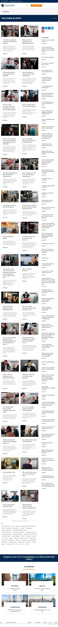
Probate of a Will (5, 542)
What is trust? (45, 258)
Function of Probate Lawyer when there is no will (48, 427)
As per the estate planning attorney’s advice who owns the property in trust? (48, 404)
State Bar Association (11, 544)
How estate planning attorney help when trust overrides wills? (48, 346)
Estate (3, 528)
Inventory (34, 536)
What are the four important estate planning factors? (8, 308)
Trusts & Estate (10, 5)
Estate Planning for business (19, 532)
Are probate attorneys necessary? (47, 179)
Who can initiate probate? (27, 269)
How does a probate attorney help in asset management (28, 74)
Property (3, 544)
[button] (27, 5)
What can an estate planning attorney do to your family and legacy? (47, 469)
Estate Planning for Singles (8, 237)
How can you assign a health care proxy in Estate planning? (28, 408)
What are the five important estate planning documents (28, 41)
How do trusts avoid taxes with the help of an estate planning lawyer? (29, 207)
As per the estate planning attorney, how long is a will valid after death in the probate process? (48, 225)
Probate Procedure (13, 542)
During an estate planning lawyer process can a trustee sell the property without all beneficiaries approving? (48, 377)
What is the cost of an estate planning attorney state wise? (48, 291)
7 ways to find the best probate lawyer (47, 87)
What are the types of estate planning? (9, 505)
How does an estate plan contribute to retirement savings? (10, 41)
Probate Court (4, 540)
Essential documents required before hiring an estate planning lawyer (28, 340)
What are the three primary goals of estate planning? (48, 368)
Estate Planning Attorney (6, 530)
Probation (34, 542)
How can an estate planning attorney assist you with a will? (29, 308)
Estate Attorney (8, 528)
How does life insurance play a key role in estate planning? (47, 216)
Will (23, 544)
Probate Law (18, 540)
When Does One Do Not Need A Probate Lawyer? (48, 208)
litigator (10, 538)
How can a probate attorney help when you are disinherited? (29, 140)
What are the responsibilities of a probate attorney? (48, 388)
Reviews (45, 622)
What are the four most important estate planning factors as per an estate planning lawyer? (9, 341)
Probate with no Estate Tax (48, 243)
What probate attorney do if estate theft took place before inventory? (48, 435)
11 (25, 521)
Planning (21, 538)
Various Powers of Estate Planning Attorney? (48, 271)
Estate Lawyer (15, 528)
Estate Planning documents (7, 532)
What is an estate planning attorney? (48, 40)
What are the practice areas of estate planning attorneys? (9, 441)
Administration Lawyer (6, 526)
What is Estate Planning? (48, 57)
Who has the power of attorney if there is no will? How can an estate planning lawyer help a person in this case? (48, 281)
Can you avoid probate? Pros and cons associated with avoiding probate (48, 317)
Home (52, 18)
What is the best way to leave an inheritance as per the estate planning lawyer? (48, 485)
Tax (17, 544)
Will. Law (27, 544)
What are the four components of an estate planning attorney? (47, 326)
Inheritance (29, 536)
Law (2, 538)
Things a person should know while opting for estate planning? (47, 355)
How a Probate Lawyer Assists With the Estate (47, 71)
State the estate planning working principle (48, 264)
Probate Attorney (32, 538)
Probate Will (28, 542)
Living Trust (16, 538)
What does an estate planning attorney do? (47, 144)
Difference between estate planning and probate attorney (48, 451)
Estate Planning (29, 528)
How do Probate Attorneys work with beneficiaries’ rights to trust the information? (9, 107)
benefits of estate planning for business (28, 526)
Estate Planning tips (15, 536)
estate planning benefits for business (19, 530)
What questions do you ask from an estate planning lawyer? (48, 412)
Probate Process (21, 542)
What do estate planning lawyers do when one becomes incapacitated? (47, 95)
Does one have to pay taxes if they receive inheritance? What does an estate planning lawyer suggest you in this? (9, 273)
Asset (13, 526)
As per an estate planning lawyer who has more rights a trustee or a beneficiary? (48, 162)
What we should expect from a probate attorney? (29, 105)
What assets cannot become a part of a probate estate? (48, 420)
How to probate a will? (9, 472)
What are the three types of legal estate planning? (48, 127)
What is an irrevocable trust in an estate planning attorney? (48, 460)
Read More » (5, 53)
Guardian (23, 536)
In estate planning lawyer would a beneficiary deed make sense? (9, 409)
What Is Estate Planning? (48, 362)
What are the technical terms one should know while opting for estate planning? (9, 141)
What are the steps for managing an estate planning (9, 74)
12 (27, 521)
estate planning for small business (30, 534)
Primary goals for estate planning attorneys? (47, 201)
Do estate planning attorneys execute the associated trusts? (47, 79)
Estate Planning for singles (17, 534)
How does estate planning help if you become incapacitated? (10, 174)
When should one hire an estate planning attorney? (48, 476)
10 (24, 521)
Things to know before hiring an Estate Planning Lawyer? (48, 152)
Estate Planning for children (31, 532)
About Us (29, 622)
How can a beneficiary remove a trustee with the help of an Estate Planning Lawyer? (48, 49)
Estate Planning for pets (6, 534)
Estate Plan (22, 528)
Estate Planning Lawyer (6, 536)
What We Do (37, 622)
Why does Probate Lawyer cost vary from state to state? (29, 474)
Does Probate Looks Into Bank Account (48, 63)
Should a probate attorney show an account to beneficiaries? (29, 506)
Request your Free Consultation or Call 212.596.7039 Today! (29, 558)
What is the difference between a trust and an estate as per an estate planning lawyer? (47, 136)
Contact (56, 622)
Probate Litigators (32, 540)
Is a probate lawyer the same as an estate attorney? (28, 238)
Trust (20, 544)
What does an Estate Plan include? (48, 193)
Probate (26, 538)
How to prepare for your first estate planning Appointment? (29, 174)
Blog (50, 622)
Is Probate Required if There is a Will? (48, 186)
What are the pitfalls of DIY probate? (48, 120)
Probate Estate (11, 540)
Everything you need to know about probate (9, 206)
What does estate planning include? (48, 395)
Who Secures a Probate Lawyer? (47, 443)
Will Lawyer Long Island (11, 622)
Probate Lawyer (25, 540)
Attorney (17, 526)
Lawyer (6, 538)
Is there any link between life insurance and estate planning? (48, 251)
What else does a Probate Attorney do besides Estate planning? (48, 171)
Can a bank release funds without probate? (29, 440)
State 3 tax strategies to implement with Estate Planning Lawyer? (47, 112)
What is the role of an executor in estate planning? (28, 376)
